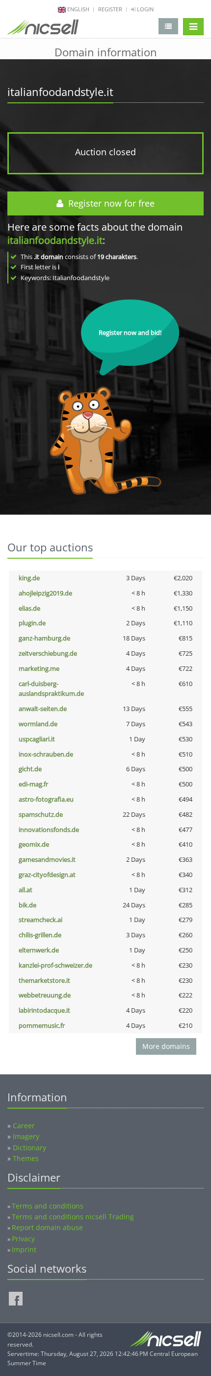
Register (110, 9)
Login (144, 9)
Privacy (23, 1238)
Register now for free (109, 203)
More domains (166, 1046)
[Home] (42, 29)
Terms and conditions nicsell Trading (73, 1216)
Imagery (26, 1136)
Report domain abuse (47, 1227)
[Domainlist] (168, 26)
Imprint (24, 1249)
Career (24, 1125)
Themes (26, 1158)
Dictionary (29, 1147)
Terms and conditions (47, 1205)
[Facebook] (16, 1298)
